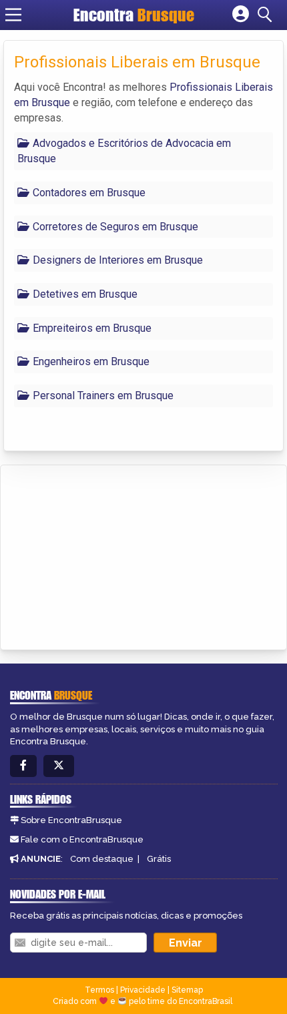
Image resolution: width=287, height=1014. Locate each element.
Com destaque (101, 859)
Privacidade (143, 990)
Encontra (133, 15)
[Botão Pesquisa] (267, 15)
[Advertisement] (111, 555)
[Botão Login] (240, 15)
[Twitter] (58, 766)
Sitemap (187, 990)
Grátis (159, 859)
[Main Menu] (13, 14)
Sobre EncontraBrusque (71, 820)
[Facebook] (23, 766)
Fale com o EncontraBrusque (82, 839)
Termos (99, 990)
